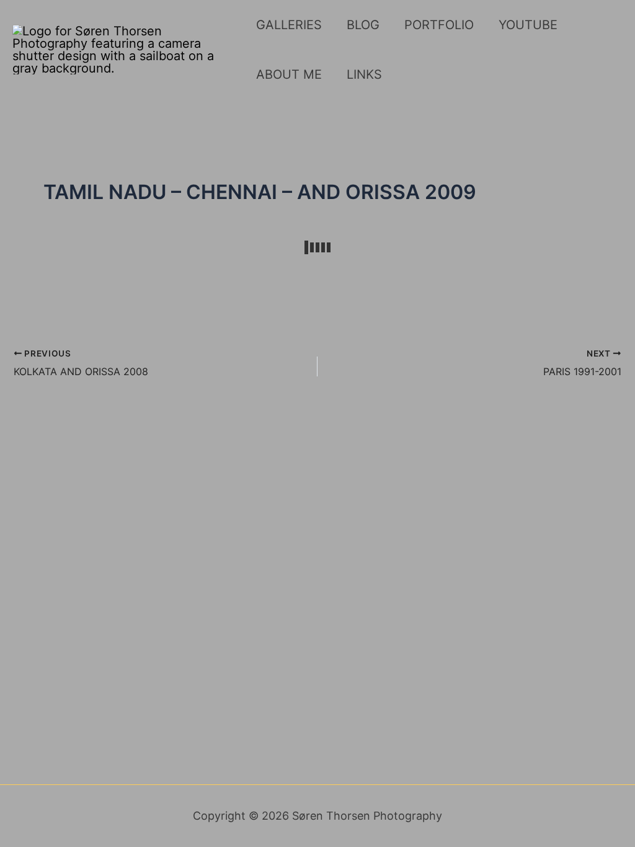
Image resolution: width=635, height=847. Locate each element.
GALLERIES (289, 24)
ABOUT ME (289, 74)
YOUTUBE (528, 24)
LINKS (364, 74)
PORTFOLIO (439, 24)
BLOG (363, 24)
